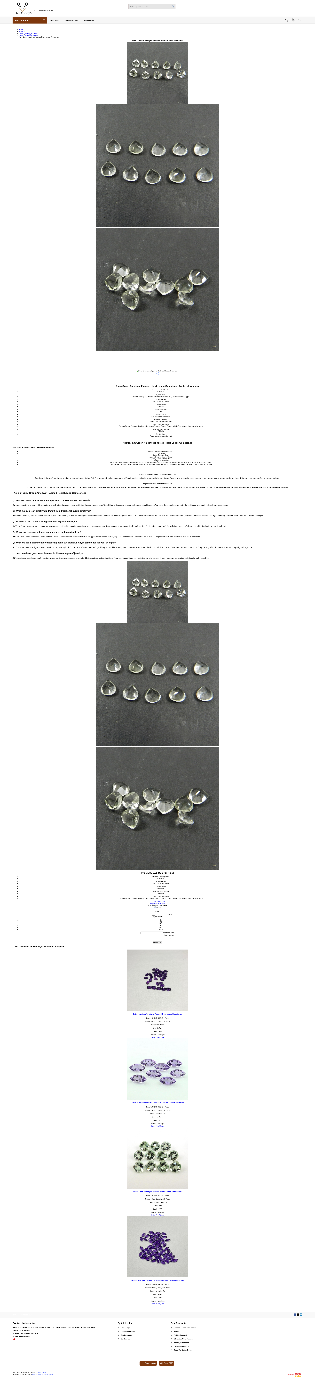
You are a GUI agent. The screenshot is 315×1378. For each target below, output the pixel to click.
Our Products (22, 20)
